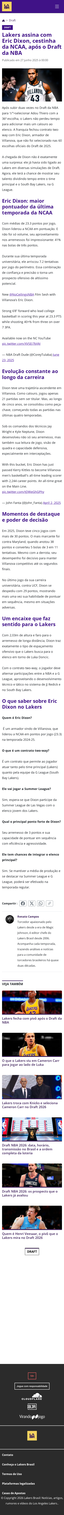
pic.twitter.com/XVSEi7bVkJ (21, 344)
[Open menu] (57, 6)
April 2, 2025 (52, 503)
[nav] (3, 20)
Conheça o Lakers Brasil (18, 1464)
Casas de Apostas (13, 1493)
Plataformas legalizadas (18, 1483)
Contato (7, 1455)
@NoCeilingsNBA (21, 294)
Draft (32, 1251)
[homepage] (7, 6)
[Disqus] (32, 1315)
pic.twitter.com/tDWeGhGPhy (23, 492)
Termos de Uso (12, 1474)
